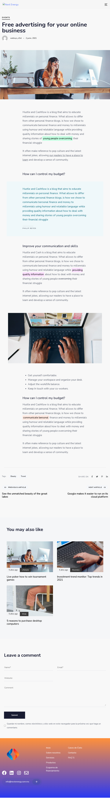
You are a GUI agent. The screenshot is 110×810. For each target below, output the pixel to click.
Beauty (13, 476)
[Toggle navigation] (89, 4)
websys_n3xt (16, 38)
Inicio (48, 747)
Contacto (72, 752)
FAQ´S (71, 757)
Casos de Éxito (75, 747)
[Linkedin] (11, 773)
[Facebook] (4, 773)
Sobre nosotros (53, 752)
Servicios (50, 757)
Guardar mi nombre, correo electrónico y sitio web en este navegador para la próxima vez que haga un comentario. (54, 725)
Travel (23, 476)
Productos (51, 762)
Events (6, 17)
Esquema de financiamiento (52, 769)
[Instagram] (19, 773)
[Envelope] (26, 773)
